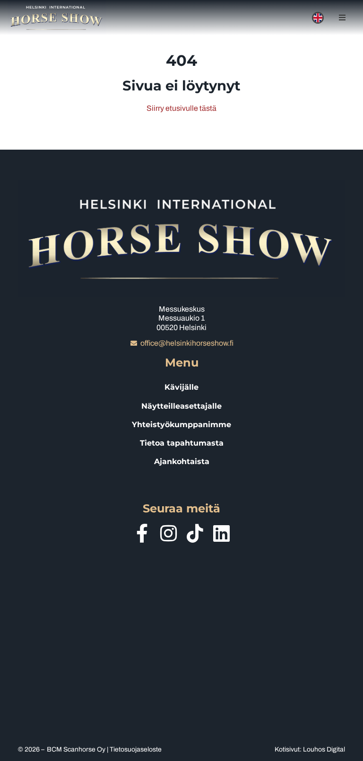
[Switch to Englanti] (318, 18)
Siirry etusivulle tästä (181, 108)
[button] (342, 17)
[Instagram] (168, 533)
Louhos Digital (324, 749)
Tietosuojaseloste (136, 749)
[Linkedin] (221, 533)
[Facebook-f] (141, 533)
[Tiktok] (194, 533)
